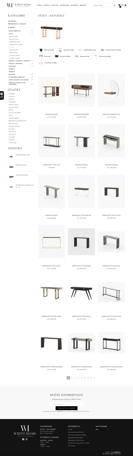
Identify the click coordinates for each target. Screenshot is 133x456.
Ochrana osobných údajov (77, 435)
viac (97, 429)
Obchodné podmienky (76, 432)
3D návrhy (74, 5)
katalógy (55, 5)
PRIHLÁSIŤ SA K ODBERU (66, 408)
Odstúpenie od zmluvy (76, 440)
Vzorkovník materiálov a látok (78, 443)
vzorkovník (64, 5)
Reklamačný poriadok (75, 438)
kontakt (83, 5)
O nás (70, 429)
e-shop (39, 5)
